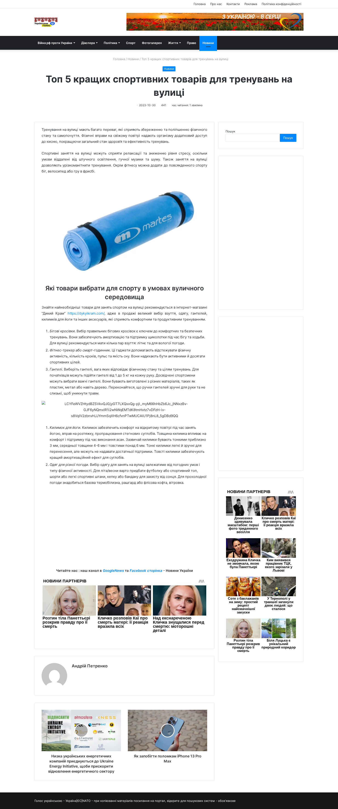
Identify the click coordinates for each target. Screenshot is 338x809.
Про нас (216, 4)
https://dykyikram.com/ (86, 313)
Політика (110, 43)
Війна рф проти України (55, 43)
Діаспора (88, 43)
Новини (208, 43)
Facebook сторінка (146, 570)
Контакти (233, 4)
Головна (200, 4)
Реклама (250, 4)
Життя (173, 43)
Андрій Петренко (90, 665)
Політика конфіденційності (281, 4)
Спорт (130, 43)
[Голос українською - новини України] (45, 22)
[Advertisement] (124, 535)
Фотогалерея (152, 43)
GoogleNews (113, 570)
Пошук (230, 131)
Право (191, 43)
